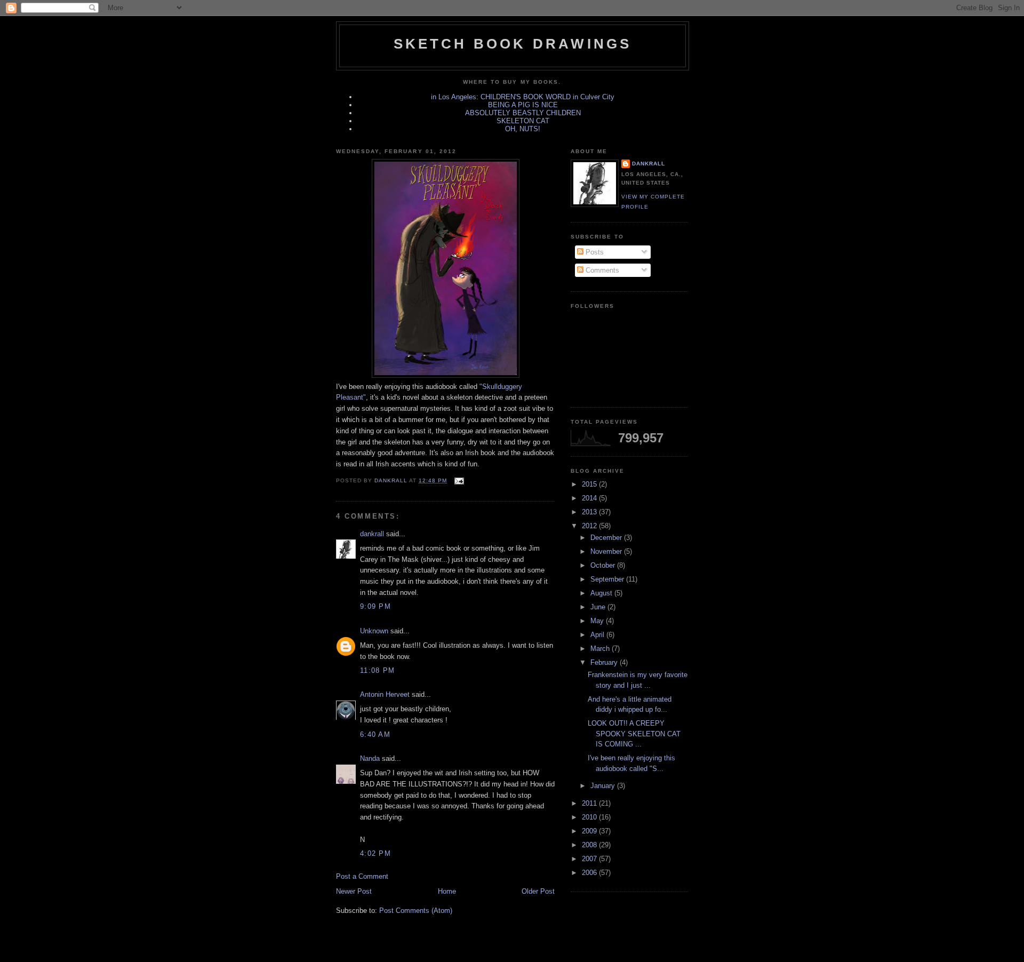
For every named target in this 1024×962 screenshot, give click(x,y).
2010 (590, 817)
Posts (593, 252)
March (601, 649)
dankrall (372, 534)
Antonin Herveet (385, 694)
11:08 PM (377, 670)
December (607, 538)
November (607, 551)
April (598, 635)
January (603, 786)
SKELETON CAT (523, 121)
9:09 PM (375, 606)
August (602, 593)
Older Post (538, 891)
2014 (590, 498)
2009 (590, 831)
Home (447, 891)
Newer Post (354, 891)
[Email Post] (458, 480)
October (603, 565)
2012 (590, 526)
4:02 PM (375, 853)
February (605, 662)
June (598, 607)
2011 (590, 803)
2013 (590, 512)
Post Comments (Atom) (415, 911)
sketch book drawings (513, 44)
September (608, 579)
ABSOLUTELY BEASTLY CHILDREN (523, 113)
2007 (590, 859)
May (598, 621)
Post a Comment (362, 876)
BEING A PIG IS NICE (523, 105)
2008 (590, 845)
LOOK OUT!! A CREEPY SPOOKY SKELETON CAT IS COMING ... (634, 733)
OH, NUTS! (522, 129)
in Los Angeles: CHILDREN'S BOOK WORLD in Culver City (522, 97)
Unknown (374, 631)
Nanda (370, 758)
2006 (590, 873)
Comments (601, 270)
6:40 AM (375, 734)
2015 (590, 484)
